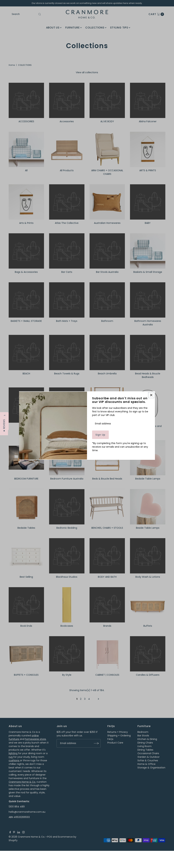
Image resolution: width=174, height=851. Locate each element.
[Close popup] (151, 395)
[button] (4, 425)
